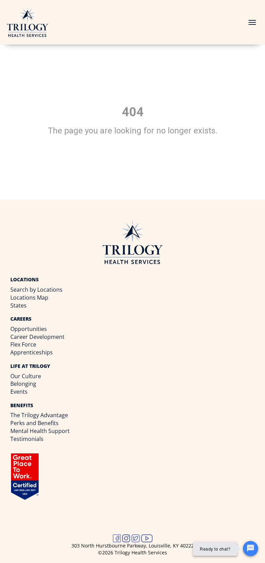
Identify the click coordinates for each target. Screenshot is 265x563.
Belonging (23, 384)
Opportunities (28, 329)
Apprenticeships (31, 352)
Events (19, 391)
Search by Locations (36, 289)
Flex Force (23, 344)
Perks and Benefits (34, 423)
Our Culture (25, 376)
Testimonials (26, 439)
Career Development (37, 337)
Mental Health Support (40, 431)
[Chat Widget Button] (250, 548)
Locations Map (29, 297)
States (18, 305)
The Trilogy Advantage (39, 415)
